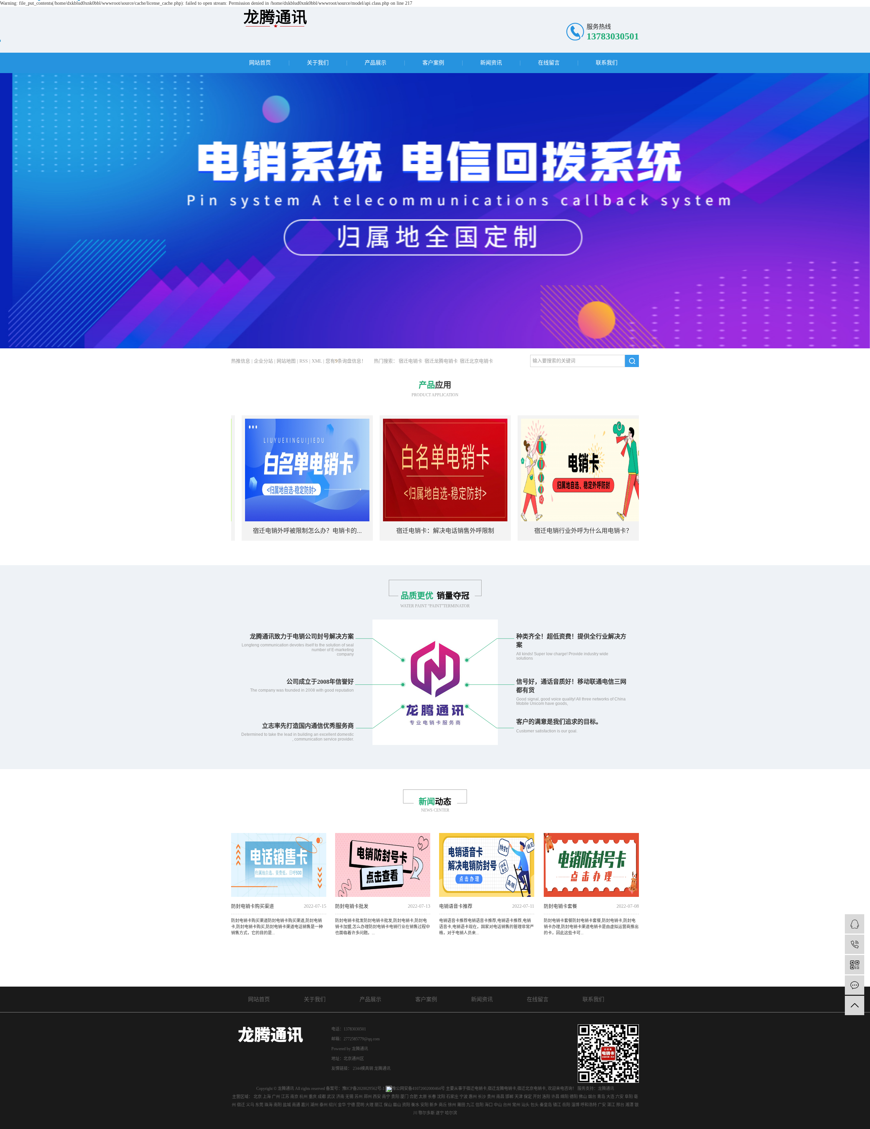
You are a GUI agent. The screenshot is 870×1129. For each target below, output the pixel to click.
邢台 (620, 1104)
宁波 (463, 1096)
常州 (516, 1104)
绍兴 (333, 1104)
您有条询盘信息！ (346, 361)
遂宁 (440, 1113)
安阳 (424, 1104)
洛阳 (546, 1096)
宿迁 (241, 1104)
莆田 (461, 1104)
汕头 (525, 1104)
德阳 (574, 1096)
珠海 (268, 1104)
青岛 (601, 1096)
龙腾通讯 (382, 1068)
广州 (276, 1096)
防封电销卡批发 (351, 906)
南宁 (386, 1096)
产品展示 (375, 63)
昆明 (360, 1104)
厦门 (404, 1096)
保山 (388, 1104)
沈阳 (441, 1096)
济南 (340, 1096)
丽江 (379, 1104)
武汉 (331, 1096)
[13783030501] (854, 944)
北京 (258, 1096)
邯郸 (509, 1096)
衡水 (415, 1104)
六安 (619, 1096)
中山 (498, 1104)
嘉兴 (305, 1104)
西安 (377, 1096)
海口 (489, 1104)
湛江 (611, 1104)
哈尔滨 (451, 1113)
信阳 (479, 1104)
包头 (534, 1104)
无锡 (349, 1096)
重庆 (313, 1096)
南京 (294, 1096)
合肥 (414, 1096)
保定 (528, 1096)
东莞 (259, 1104)
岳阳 (566, 1104)
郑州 (368, 1096)
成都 (322, 1096)
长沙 (482, 1096)
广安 (602, 1104)
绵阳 (564, 1096)
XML (317, 361)
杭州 (303, 1096)
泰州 (323, 1104)
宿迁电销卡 (410, 361)
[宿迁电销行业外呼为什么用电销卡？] (549, 469)
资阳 (406, 1104)
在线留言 (549, 63)
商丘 (443, 1104)
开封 (537, 1096)
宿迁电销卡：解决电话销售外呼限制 (411, 530)
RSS (303, 361)
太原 (423, 1096)
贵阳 (395, 1096)
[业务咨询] (854, 924)
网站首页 (260, 63)
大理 (369, 1104)
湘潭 (629, 1104)
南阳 (278, 1104)
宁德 (351, 1104)
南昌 (500, 1096)
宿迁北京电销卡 (476, 361)
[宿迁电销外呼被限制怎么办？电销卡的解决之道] (273, 469)
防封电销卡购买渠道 (252, 906)
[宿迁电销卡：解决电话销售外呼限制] (411, 469)
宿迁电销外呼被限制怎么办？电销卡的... (273, 530)
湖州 (314, 1104)
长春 (432, 1096)
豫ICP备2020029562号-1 (363, 1088)
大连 (610, 1096)
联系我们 (606, 63)
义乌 (250, 1104)
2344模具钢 (363, 1068)
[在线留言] (854, 985)
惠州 (473, 1096)
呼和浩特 (588, 1104)
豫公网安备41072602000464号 (418, 1088)
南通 (296, 1104)
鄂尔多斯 (426, 1113)
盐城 (287, 1104)
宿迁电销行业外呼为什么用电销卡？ (549, 530)
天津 (519, 1096)
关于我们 (318, 63)
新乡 (434, 1104)
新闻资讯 (491, 63)
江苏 (285, 1096)
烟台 (592, 1096)
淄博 (575, 1104)
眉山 (397, 1104)
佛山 (583, 1096)
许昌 (555, 1096)
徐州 (452, 1104)
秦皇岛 (546, 1104)
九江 (470, 1104)
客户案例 (433, 63)
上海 (267, 1096)
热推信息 (240, 361)
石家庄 (452, 1096)
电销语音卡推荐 (455, 906)
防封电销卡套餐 (560, 906)
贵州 (491, 1096)
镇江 (557, 1104)
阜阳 (629, 1096)
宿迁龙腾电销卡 (441, 361)
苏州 (358, 1096)
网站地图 (286, 361)
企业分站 (263, 361)
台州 (507, 1104)
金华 (342, 1104)
